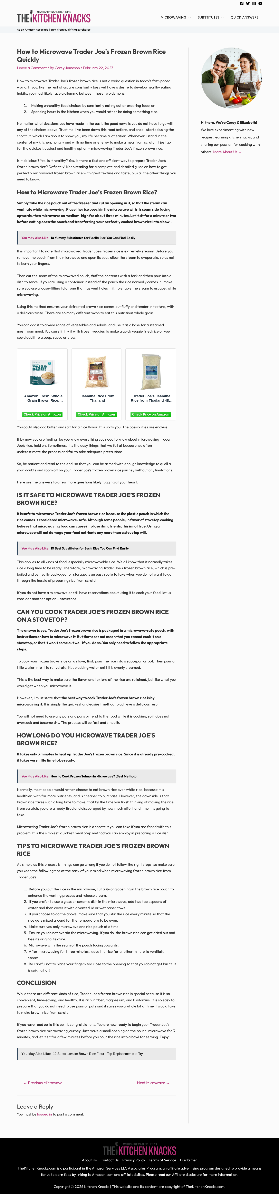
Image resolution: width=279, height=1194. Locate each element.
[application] (188, 17)
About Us (89, 1160)
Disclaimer (188, 1160)
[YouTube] (260, 3)
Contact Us (109, 1160)
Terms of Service (162, 1160)
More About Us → (227, 151)
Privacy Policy (133, 1160)
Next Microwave (153, 1082)
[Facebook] (242, 3)
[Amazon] (42, 414)
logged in (44, 1114)
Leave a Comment (32, 67)
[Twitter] (248, 3)
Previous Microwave (42, 1082)
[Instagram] (254, 3)
